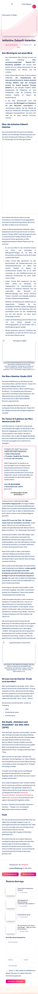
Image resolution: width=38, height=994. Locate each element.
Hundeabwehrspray (24, 914)
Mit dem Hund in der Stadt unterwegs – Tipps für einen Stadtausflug (27, 927)
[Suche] (34, 6)
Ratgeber (24, 865)
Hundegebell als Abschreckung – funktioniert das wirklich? (26, 902)
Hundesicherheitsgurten (24, 795)
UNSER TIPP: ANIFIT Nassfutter (15, 451)
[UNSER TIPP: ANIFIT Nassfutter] (16, 449)
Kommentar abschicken (15, 981)
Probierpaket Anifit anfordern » (19, 494)
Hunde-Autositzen (12, 797)
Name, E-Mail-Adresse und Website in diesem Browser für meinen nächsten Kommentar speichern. (20, 973)
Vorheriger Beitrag (10, 874)
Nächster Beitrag (28, 874)
